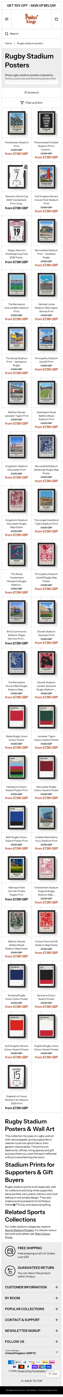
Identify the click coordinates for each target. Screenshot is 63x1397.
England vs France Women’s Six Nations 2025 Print (16, 1100)
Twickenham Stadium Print (17, 144)
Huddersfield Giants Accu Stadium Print (46, 839)
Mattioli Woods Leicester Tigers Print (17, 414)
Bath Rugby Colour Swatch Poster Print (16, 839)
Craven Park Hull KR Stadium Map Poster (46, 943)
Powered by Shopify (43, 1371)
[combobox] (31, 34)
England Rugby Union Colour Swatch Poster (46, 1048)
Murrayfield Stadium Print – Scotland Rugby (46, 254)
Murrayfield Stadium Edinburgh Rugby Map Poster (46, 470)
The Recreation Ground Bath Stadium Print (17, 308)
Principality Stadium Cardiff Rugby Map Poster (46, 578)
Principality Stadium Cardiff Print (46, 360)
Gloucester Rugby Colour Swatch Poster (46, 788)
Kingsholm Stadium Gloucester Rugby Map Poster (16, 524)
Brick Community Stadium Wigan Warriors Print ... (16, 635)
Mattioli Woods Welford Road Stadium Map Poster (16, 945)
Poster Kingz (25, 1371)
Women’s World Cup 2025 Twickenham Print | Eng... (16, 200)
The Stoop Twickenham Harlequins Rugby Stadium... (16, 579)
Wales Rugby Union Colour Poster (16, 738)
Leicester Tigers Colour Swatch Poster (46, 738)
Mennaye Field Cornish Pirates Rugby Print (16, 891)
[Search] (5, 34)
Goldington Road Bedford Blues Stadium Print (46, 416)
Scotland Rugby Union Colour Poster (16, 997)
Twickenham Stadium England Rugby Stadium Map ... (46, 891)
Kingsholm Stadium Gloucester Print (16, 468)
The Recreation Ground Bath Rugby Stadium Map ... (17, 686)
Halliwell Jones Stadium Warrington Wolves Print (46, 308)
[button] (56, 19)
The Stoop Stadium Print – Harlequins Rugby (16, 362)
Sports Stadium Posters (19, 1230)
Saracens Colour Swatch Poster (46, 997)
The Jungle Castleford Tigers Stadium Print (46, 522)
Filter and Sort (33, 102)
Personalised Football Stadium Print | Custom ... (46, 146)
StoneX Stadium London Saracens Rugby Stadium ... (46, 686)
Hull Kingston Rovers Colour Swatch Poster (16, 1048)
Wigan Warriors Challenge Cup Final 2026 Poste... (16, 254)
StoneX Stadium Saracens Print (46, 633)
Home (8, 43)
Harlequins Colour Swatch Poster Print (16, 788)
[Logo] (31, 19)
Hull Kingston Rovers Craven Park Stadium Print (46, 200)
